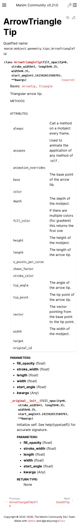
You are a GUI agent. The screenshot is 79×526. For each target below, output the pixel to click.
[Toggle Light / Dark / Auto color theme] (69, 5)
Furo (62, 520)
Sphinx (32, 520)
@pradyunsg (49, 520)
